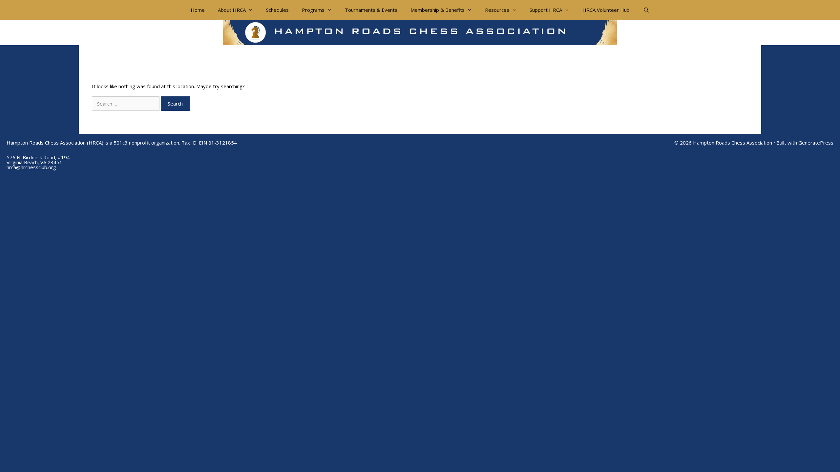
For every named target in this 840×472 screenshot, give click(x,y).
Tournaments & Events (371, 10)
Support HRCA (546, 10)
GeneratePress (815, 142)
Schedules (277, 10)
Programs (313, 10)
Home (198, 10)
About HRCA (232, 10)
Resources (497, 10)
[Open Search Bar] (646, 10)
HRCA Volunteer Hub (606, 10)
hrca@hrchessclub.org (31, 167)
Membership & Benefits (437, 10)
